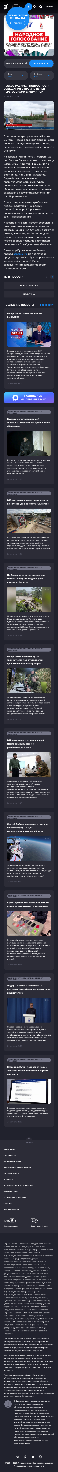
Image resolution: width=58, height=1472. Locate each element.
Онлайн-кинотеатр (12, 1161)
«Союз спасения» (12, 1316)
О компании (9, 1149)
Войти (49, 7)
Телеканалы (27, 1396)
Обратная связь (11, 1191)
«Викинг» (39, 1316)
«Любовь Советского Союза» (36, 1313)
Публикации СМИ (11, 1209)
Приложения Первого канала (17, 1167)
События (7, 1203)
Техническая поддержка (15, 1197)
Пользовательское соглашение (18, 1185)
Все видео (8, 1179)
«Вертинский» (31, 1319)
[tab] (16, 63)
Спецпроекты (10, 1155)
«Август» (18, 1313)
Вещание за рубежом (39, 1226)
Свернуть (29, 1142)
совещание (20, 253)
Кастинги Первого (12, 1173)
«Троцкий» (8, 1319)
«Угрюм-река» (27, 1316)
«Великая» (19, 1319)
